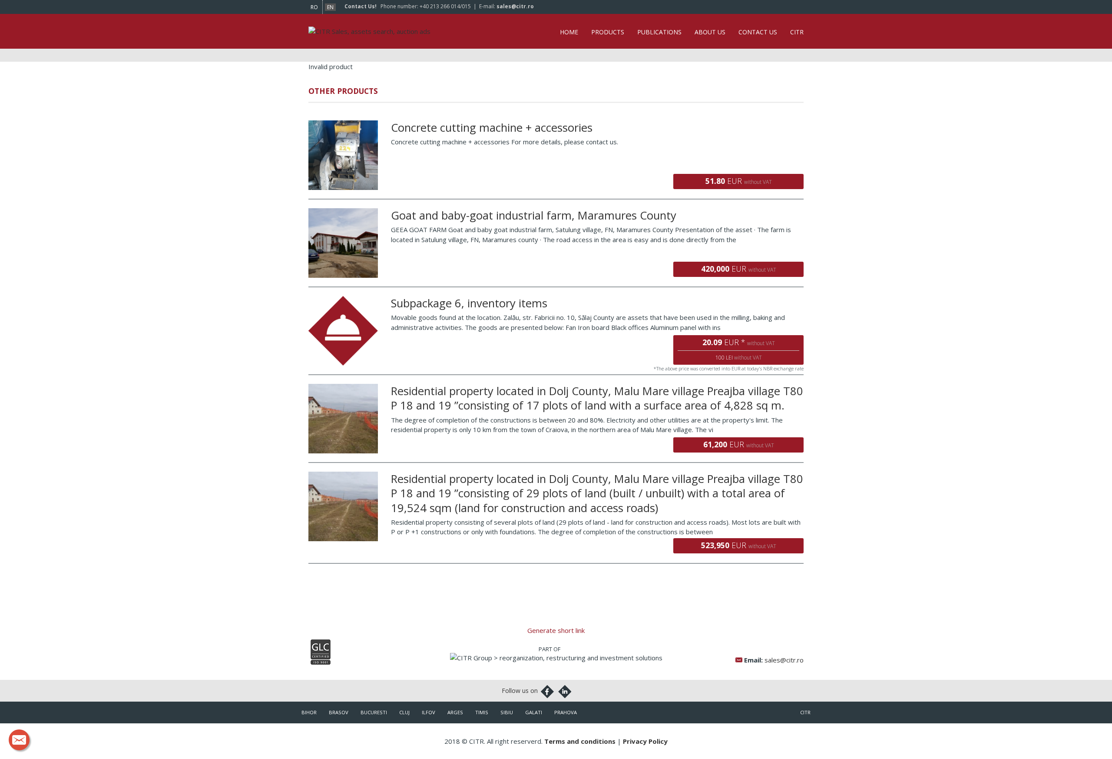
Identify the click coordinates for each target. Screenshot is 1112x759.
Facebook (547, 691)
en (330, 7)
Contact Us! (360, 6)
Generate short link (556, 630)
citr (805, 712)
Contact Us (757, 32)
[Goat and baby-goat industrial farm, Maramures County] (343, 213)
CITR (797, 32)
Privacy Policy (645, 741)
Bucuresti (374, 712)
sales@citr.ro (515, 6)
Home (569, 32)
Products (607, 32)
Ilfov (428, 712)
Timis (481, 712)
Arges (455, 712)
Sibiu (506, 712)
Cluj (404, 712)
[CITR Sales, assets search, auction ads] (369, 31)
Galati (533, 712)
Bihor (309, 712)
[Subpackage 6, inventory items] (343, 300)
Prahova (565, 712)
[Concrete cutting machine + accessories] (343, 125)
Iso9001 (321, 652)
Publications (659, 32)
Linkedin (564, 691)
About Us (710, 32)
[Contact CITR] (19, 739)
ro (314, 7)
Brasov (338, 712)
